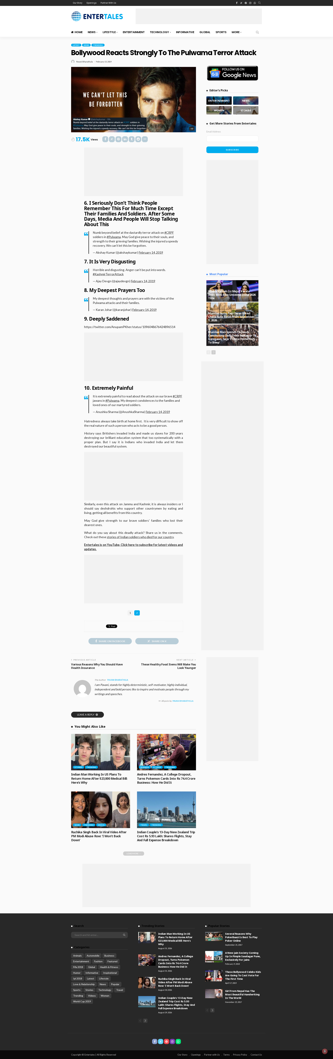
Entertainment (134, 32)
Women (105, 995)
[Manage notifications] (325, 1051)
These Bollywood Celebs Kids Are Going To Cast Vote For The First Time (243, 975)
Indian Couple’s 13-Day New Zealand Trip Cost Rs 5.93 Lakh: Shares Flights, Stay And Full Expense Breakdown (166, 836)
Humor (76, 972)
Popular (115, 984)
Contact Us (256, 1054)
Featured (112, 961)
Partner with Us (212, 1054)
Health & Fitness (109, 967)
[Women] (219, 110)
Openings (91, 2)
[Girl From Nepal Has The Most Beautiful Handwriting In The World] (214, 993)
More (236, 32)
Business (144, 767)
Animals (77, 955)
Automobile (93, 955)
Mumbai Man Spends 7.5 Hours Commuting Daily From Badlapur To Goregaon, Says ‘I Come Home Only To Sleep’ (232, 337)
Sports (221, 32)
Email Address (213, 131)
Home (79, 32)
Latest (76, 45)
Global (204, 32)
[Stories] (245, 110)
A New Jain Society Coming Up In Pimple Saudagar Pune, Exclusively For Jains (242, 956)
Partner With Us (108, 2)
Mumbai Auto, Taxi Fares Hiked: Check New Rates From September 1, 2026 (231, 316)
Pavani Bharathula (84, 62)
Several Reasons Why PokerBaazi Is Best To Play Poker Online (241, 937)
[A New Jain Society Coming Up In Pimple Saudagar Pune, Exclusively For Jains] (214, 956)
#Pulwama (114, 237)
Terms (226, 1054)
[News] (245, 100)
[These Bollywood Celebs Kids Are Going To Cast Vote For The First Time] (214, 975)
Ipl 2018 (77, 978)
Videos (101, 825)
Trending (98, 45)
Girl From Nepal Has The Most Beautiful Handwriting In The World (242, 994)
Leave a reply (86, 714)
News (92, 32)
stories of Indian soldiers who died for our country (140, 537)
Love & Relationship (84, 984)
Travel (143, 825)
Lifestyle (109, 32)
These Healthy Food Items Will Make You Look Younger (168, 666)
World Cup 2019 (82, 1001)
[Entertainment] (219, 100)
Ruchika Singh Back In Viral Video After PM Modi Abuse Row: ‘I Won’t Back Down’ (98, 836)
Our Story (77, 2)
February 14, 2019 (151, 252)
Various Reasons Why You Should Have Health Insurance (97, 666)
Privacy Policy (240, 1054)
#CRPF (169, 232)
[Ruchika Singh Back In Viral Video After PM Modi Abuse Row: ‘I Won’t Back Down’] (100, 809)
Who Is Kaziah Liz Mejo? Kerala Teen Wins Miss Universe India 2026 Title (232, 294)
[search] (259, 3)
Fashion (98, 961)
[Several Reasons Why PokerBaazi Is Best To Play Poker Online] (214, 936)
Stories (78, 767)
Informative (185, 32)
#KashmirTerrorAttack (108, 274)
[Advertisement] (199, 16)
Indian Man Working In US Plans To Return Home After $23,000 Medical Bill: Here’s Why (99, 778)
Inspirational (110, 972)
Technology (159, 32)
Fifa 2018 (78, 967)
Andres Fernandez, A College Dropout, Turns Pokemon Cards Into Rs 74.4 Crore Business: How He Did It (166, 778)
